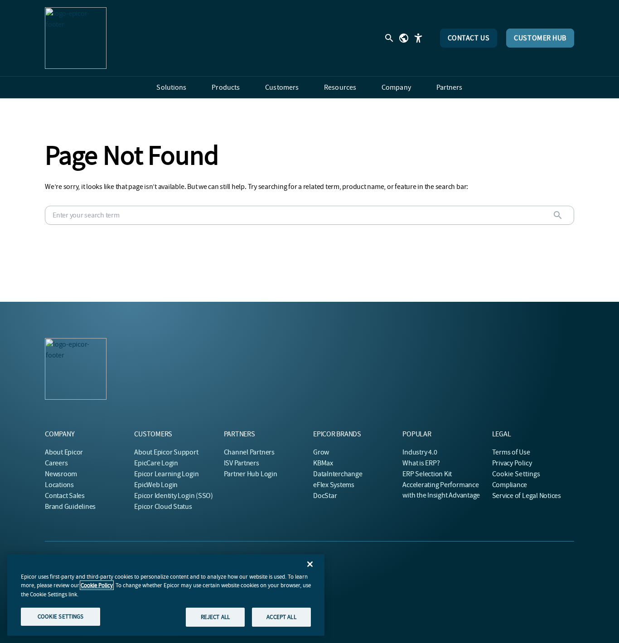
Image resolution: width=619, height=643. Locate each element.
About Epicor (64, 452)
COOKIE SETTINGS (61, 616)
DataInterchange (337, 474)
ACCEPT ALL (281, 617)
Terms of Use (511, 452)
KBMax (323, 463)
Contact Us (469, 38)
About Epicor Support (166, 452)
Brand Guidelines (70, 506)
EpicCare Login (156, 463)
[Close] (310, 564)
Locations (59, 484)
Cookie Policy (97, 585)
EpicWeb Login (156, 484)
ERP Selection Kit (427, 474)
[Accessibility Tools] (418, 38)
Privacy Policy (512, 463)
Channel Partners (249, 452)
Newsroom (61, 474)
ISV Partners (241, 463)
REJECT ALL (215, 617)
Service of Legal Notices (526, 495)
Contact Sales (65, 495)
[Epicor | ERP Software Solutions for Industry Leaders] (75, 38)
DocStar (325, 495)
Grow (321, 452)
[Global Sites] (404, 38)
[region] (165, 595)
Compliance (509, 484)
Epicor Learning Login (166, 474)
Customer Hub (540, 38)
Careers (56, 463)
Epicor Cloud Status (163, 506)
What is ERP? (421, 463)
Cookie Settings (516, 474)
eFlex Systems (333, 484)
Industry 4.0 (419, 452)
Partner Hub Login (250, 474)
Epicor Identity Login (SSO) (173, 495)
